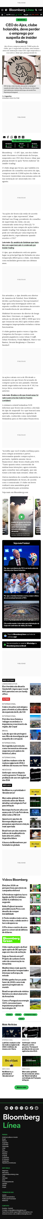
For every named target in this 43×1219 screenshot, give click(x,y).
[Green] (21, 939)
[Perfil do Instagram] (21, 1108)
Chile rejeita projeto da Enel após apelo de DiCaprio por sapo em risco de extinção (14, 949)
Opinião (4, 1183)
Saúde (4, 1185)
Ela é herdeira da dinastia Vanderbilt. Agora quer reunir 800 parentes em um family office (15, 690)
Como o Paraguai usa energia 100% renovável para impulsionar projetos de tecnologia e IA (15, 1004)
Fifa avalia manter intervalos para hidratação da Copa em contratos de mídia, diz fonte (21, 624)
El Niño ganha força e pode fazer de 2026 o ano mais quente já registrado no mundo (14, 983)
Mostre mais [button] (21, 1087)
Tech (3, 1176)
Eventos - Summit (7, 1208)
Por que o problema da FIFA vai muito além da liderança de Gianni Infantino (21, 569)
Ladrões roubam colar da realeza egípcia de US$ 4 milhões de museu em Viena (15, 763)
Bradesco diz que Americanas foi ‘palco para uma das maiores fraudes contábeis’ (20, 398)
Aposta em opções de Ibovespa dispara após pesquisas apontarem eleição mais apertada (15, 823)
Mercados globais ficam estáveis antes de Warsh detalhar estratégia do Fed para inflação (14, 802)
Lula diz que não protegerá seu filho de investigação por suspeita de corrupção (15, 736)
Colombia (5, 1144)
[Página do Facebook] (6, 1108)
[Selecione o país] (6, 10)
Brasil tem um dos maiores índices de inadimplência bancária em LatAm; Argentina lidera (14, 834)
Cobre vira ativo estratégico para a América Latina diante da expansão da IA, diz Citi (15, 709)
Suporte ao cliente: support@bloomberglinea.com (17, 1212)
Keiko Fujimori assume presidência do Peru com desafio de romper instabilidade (13, 910)
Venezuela (5, 1146)
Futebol (9, 1014)
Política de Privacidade (9, 1199)
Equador (5, 1152)
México (4, 1141)
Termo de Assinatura (8, 1197)
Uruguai (4, 1155)
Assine (4, 1195)
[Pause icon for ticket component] (2, 14)
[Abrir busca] (36, 9)
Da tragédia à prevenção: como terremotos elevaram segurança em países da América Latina (14, 750)
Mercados (5, 1172)
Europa (18, 1014)
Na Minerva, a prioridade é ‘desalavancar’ (13, 791)
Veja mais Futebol (21, 543)
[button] (4, 137)
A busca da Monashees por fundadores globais (14, 843)
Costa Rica (5, 1157)
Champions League (30, 1014)
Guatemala (5, 1161)
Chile (3, 1148)
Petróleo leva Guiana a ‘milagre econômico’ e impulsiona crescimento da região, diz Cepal (14, 723)
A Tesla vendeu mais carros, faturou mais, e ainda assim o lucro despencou (15, 920)
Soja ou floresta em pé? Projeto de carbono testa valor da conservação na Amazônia (13, 960)
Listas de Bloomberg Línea (10, 1174)
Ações (21, 1019)
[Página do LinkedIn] (26, 1108)
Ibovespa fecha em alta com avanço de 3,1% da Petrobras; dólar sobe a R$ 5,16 (15, 812)
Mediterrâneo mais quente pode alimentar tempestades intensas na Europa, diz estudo (15, 972)
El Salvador (5, 1159)
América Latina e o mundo (10, 1137)
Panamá (4, 1154)
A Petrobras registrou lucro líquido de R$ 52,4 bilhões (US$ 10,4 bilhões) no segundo (14, 898)
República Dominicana (9, 1163)
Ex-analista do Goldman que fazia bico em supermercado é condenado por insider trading (20, 245)
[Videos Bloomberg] (21, 880)
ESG (3, 1180)
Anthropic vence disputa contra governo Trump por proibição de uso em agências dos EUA (15, 776)
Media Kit (5, 1200)
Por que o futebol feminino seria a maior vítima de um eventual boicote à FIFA (21, 597)
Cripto (4, 1187)
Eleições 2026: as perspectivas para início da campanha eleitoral (14, 888)
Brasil (4, 1139)
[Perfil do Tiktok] (31, 1108)
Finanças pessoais (8, 1181)
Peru (3, 1150)
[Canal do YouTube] (16, 1108)
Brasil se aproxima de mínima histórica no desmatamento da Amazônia (15, 994)
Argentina (5, 1143)
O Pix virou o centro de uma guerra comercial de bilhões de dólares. (15, 930)
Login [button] (40, 10)
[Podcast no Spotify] (36, 1108)
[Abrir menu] (2, 9)
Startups (5, 1178)
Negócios (21, 20)
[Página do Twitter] (11, 1108)
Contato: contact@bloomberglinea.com (14, 1210)
